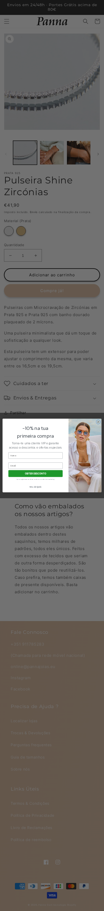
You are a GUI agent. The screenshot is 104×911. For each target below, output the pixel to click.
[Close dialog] (98, 422)
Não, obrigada (36, 486)
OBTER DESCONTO (35, 473)
